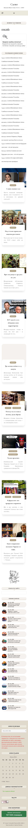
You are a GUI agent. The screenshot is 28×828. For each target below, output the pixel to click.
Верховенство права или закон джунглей (14, 708)
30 (13, 777)
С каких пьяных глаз (13, 189)
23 (13, 774)
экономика (13, 454)
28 (6, 777)
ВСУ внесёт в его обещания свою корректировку (13, 323)
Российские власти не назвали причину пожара (14, 685)
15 (9, 770)
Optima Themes (18, 825)
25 (19, 774)
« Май (3, 781)
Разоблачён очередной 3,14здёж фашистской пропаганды (14, 605)
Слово (14, 4)
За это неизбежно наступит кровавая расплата (12, 650)
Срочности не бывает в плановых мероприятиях (14, 678)
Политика (16, 407)
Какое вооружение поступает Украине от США (13, 547)
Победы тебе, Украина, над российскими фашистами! (14, 664)
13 (3, 770)
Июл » (8, 781)
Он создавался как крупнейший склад (12, 671)
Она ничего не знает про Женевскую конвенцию (14, 641)
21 (6, 774)
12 (23, 767)
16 (13, 770)
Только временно (13, 458)
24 (16, 774)
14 (6, 770)
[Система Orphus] (5, 38)
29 (9, 777)
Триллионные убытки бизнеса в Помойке (13, 634)
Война (13, 185)
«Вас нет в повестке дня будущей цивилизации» (14, 656)
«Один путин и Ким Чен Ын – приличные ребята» (14, 700)
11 (19, 767)
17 (16, 770)
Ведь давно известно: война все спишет (13, 693)
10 (16, 767)
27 (3, 777)
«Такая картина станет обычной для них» (13, 626)
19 (23, 770)
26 (23, 774)
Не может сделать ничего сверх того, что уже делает (14, 620)
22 (9, 774)
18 (19, 770)
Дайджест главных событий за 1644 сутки (13, 612)
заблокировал (14, 814)
